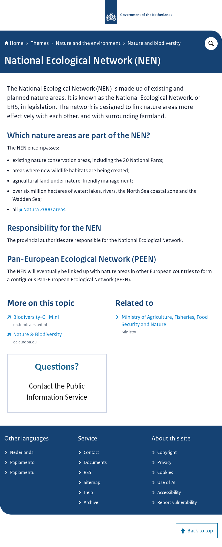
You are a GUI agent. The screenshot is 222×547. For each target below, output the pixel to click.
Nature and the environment (88, 43)
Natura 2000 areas (44, 209)
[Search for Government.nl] (211, 43)
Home (17, 43)
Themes (40, 43)
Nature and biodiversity (154, 43)
